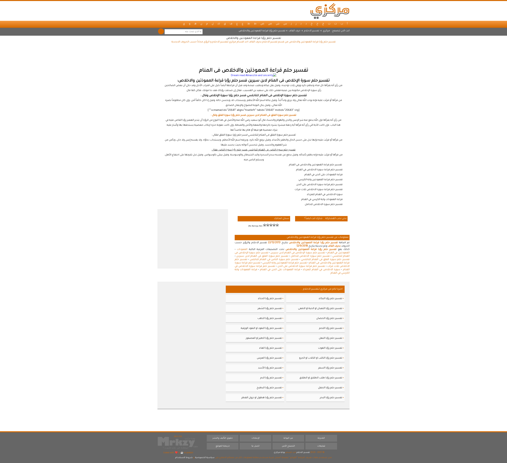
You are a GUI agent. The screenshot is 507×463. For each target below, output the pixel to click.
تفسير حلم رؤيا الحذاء (270, 298)
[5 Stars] (264, 225)
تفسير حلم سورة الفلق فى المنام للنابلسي (325, 259)
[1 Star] (277, 225)
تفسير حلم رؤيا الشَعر (270, 308)
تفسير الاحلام (311, 31)
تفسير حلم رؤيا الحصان (329, 318)
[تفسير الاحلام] (330, 11)
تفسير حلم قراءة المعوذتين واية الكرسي (284, 263)
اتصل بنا (255, 446)
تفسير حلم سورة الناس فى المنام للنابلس (274, 259)
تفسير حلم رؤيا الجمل (330, 387)
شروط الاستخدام (184, 457)
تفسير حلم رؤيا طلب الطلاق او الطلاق (320, 378)
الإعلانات (256, 438)
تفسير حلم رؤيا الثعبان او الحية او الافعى (320, 308)
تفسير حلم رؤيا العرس (269, 358)
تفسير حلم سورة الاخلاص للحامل (310, 256)
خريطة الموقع (223, 446)
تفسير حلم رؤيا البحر (331, 397)
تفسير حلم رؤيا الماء (270, 348)
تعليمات (321, 446)
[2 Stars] (274, 225)
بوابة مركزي (279, 452)
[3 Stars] (271, 225)
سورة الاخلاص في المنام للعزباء (321, 269)
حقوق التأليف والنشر (223, 438)
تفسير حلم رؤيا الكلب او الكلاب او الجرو (320, 358)
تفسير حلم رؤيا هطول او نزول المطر (261, 397)
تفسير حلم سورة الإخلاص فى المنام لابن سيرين (298, 253)
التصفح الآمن (288, 446)
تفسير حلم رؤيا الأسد (270, 368)
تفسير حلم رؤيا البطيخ (269, 387)
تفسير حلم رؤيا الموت (330, 348)
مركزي (326, 31)
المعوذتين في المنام (338, 253)
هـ (195, 24)
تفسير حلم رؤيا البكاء (330, 298)
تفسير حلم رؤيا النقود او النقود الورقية (261, 328)
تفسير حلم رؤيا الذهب (269, 318)
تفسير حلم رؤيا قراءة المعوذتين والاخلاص (253, 38)
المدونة (321, 438)
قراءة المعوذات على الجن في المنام (280, 269)
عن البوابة (288, 438)
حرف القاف (294, 31)
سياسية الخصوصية (204, 457)
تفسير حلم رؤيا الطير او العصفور (264, 338)
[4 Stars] (267, 225)
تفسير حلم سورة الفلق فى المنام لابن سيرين (262, 256)
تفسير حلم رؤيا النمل (330, 338)
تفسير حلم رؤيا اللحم (330, 328)
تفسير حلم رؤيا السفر (330, 368)
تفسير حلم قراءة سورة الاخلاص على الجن (301, 266)
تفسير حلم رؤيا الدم (271, 378)
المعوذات (242, 249)
